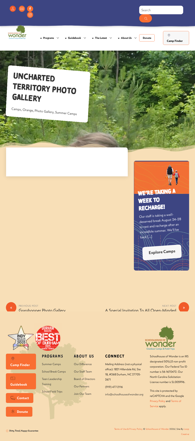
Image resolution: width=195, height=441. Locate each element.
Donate (147, 38)
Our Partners (81, 386)
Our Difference (83, 364)
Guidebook (74, 38)
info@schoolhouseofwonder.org (124, 394)
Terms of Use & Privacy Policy (128, 428)
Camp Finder (175, 41)
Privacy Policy (157, 401)
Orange (27, 109)
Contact (23, 398)
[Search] (145, 18)
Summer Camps (66, 113)
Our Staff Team (83, 371)
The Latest (100, 38)
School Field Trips (52, 391)
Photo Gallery (44, 111)
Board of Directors (84, 379)
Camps (16, 109)
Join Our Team (82, 394)
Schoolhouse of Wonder (157, 428)
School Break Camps (54, 371)
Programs (48, 38)
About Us (126, 38)
